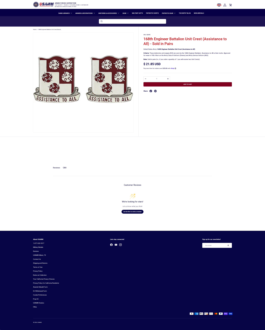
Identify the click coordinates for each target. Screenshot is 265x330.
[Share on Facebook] (151, 91)
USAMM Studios (38, 303)
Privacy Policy (37, 271)
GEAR (124, 13)
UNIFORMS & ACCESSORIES (107, 13)
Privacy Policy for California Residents (46, 283)
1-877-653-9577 (38, 243)
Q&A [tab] (64, 167)
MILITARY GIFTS (137, 13)
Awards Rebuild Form (40, 287)
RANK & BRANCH (64, 13)
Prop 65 (35, 299)
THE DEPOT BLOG (185, 13)
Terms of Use (37, 267)
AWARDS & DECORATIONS (84, 13)
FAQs (35, 307)
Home (34, 29)
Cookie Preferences (40, 295)
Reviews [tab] (56, 168)
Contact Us (37, 259)
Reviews (36, 251)
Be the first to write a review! (132, 211)
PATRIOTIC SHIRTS (152, 13)
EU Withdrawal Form (40, 291)
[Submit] (101, 21)
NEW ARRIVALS (199, 13)
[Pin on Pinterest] (155, 91)
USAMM (39, 322)
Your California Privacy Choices (44, 279)
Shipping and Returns (40, 263)
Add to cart (187, 84)
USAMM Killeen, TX (39, 255)
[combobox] (132, 21)
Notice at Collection (40, 275)
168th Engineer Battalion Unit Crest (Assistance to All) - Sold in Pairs (49, 29)
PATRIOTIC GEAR (167, 13)
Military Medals (38, 247)
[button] (230, 5)
